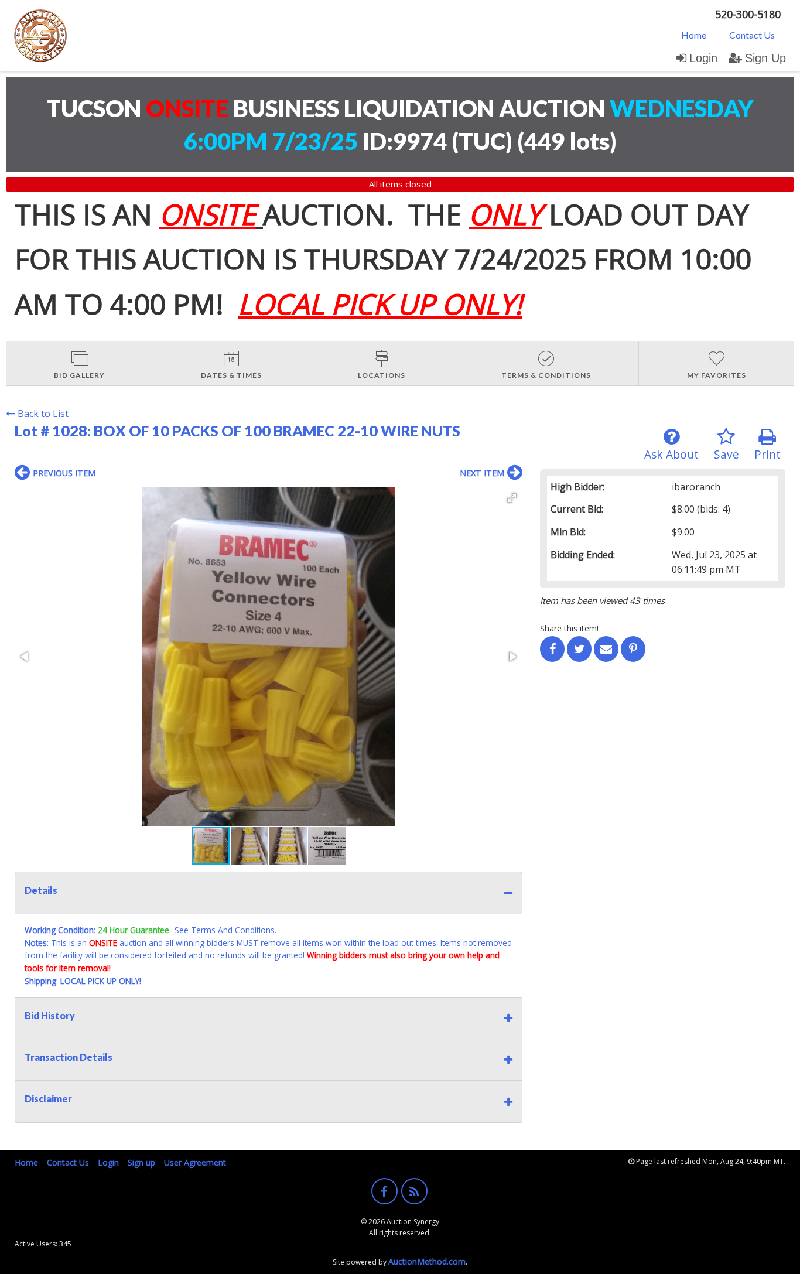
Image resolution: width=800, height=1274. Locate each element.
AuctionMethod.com (427, 1261)
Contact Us (752, 34)
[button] (511, 498)
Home (693, 34)
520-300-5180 (748, 14)
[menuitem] (693, 34)
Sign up (141, 1162)
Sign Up (765, 58)
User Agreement (195, 1162)
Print (767, 454)
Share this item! (569, 628)
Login (703, 58)
